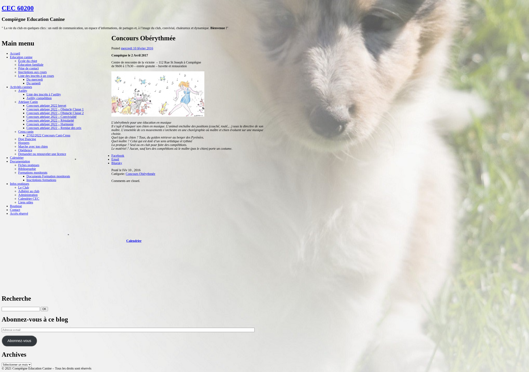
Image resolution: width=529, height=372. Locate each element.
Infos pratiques (19, 183)
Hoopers (23, 143)
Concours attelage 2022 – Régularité (50, 120)
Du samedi (33, 83)
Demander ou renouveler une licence (42, 154)
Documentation (20, 161)
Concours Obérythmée (140, 174)
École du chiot (27, 61)
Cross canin (25, 131)
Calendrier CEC (28, 198)
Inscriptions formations (41, 180)
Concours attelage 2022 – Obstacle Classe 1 (55, 109)
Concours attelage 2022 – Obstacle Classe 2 (55, 113)
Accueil (15, 53)
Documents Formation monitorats (48, 176)
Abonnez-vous (19, 341)
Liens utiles (25, 202)
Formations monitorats (32, 172)
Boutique (16, 206)
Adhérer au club (28, 191)
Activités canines (21, 87)
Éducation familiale (30, 64)
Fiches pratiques (28, 165)
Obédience (25, 150)
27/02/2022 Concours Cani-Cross (48, 135)
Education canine (21, 57)
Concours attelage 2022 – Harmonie (50, 124)
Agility (22, 90)
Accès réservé (19, 213)
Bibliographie (27, 169)
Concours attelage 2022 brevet (46, 105)
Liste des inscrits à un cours (36, 76)
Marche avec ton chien (33, 146)
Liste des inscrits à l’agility (43, 94)
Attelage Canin (28, 102)
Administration (28, 195)
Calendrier (17, 157)
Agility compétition (39, 98)
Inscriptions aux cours (32, 72)
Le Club (23, 187)
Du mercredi (34, 79)
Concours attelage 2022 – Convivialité (51, 116)
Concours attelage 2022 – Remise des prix (53, 128)
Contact (15, 210)
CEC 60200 (18, 8)
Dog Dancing (27, 139)
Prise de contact (28, 68)
